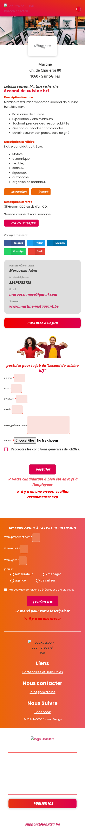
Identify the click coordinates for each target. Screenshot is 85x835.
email (7, 409)
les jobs (42, 762)
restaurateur (24, 574)
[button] (14, 243)
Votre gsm (10, 560)
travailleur (48, 580)
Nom (6, 388)
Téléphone (9, 399)
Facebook (42, 712)
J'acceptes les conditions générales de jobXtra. (45, 449)
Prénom (8, 378)
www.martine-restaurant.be (34, 306)
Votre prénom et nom (17, 537)
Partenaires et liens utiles (42, 672)
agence (20, 580)
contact (42, 785)
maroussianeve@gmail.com (33, 294)
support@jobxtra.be (42, 824)
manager (54, 574)
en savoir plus (42, 773)
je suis (8, 569)
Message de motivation (15, 425)
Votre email (11, 548)
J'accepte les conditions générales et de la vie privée (41, 589)
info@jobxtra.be (42, 692)
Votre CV (8, 440)
